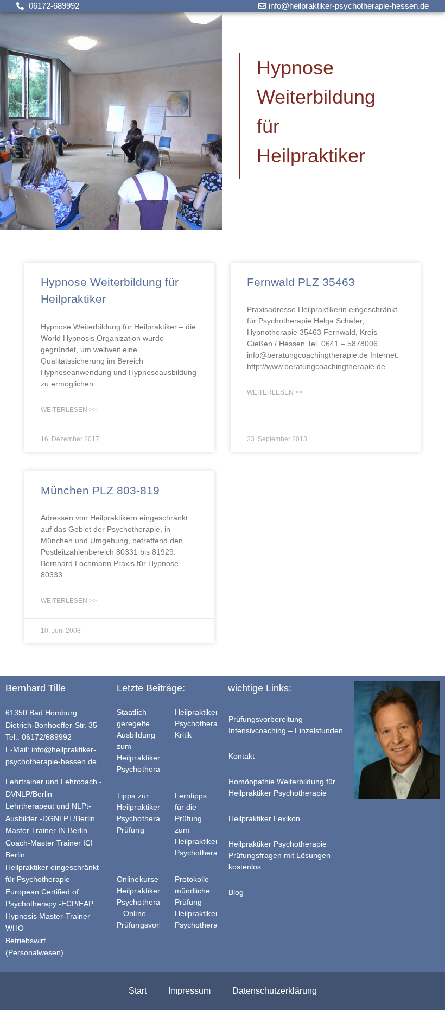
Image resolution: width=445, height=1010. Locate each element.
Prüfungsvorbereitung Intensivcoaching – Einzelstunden (285, 725)
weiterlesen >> (69, 410)
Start (138, 990)
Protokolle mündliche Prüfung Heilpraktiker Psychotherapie (201, 902)
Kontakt (241, 756)
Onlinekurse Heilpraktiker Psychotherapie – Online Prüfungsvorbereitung (154, 902)
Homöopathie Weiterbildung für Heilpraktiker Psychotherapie (281, 787)
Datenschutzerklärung (274, 990)
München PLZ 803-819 (100, 490)
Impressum (189, 990)
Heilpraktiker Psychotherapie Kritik (201, 723)
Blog (236, 892)
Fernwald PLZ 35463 (301, 282)
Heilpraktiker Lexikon (264, 818)
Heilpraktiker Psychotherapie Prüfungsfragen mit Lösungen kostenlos (279, 855)
